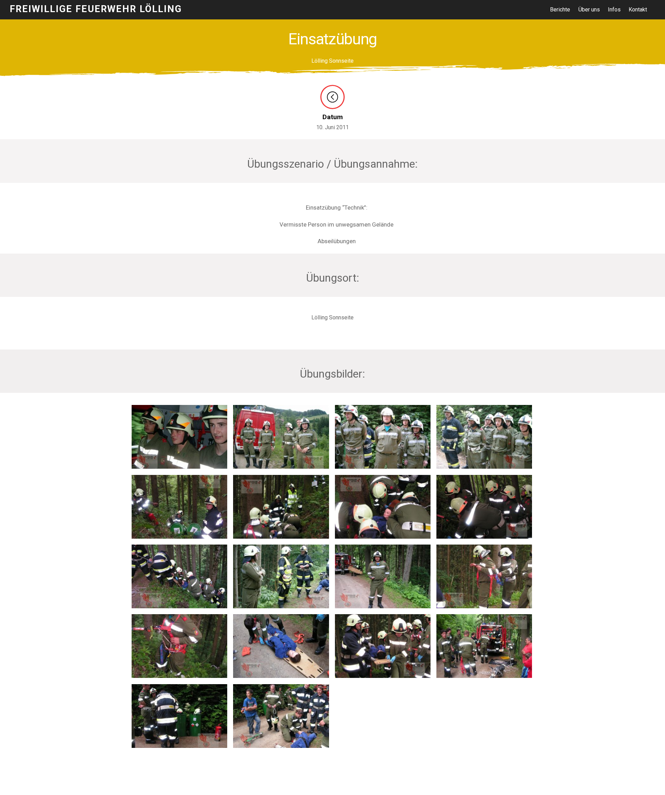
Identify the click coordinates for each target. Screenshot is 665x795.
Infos (614, 9)
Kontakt (638, 9)
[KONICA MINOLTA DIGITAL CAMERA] (179, 533)
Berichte (560, 9)
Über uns (589, 9)
